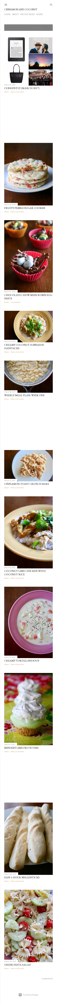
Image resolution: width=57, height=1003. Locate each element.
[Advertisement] (28, 117)
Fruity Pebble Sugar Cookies (24, 208)
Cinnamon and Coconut (20, 9)
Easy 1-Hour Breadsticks (22, 877)
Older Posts (47, 979)
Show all (46, 27)
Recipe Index (27, 14)
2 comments (15, 302)
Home (7, 14)
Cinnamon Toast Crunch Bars (26, 484)
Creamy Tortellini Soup (21, 660)
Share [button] (6, 92)
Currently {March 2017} (22, 88)
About (15, 14)
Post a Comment (17, 92)
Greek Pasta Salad (17, 964)
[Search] (51, 4)
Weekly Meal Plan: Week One (24, 395)
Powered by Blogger (30, 995)
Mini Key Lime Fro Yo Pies (21, 747)
